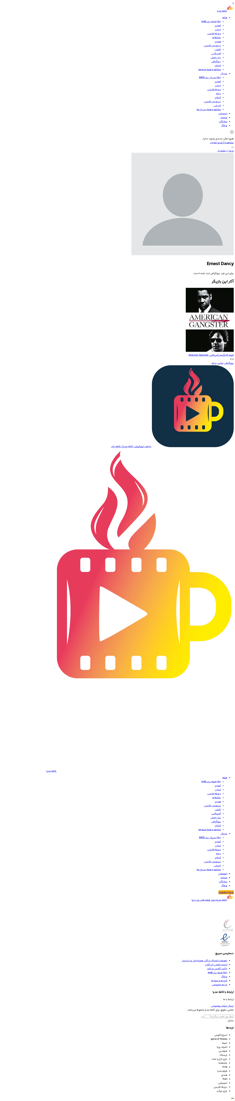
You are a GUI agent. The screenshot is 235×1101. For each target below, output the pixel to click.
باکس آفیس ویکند (217, 969)
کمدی (218, 26)
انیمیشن (222, 114)
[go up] (232, 1098)
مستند (223, 118)
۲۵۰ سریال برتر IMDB (210, 78)
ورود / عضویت (226, 151)
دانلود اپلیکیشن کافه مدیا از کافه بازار (131, 447)
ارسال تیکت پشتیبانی (222, 1006)
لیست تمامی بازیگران (216, 965)
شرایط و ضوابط (219, 981)
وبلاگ (224, 126)
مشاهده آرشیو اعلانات (222, 143)
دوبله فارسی (214, 34)
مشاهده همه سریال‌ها (209, 110)
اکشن (218, 50)
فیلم (224, 18)
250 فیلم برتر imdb (211, 22)
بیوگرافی (216, 62)
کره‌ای (218, 66)
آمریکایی (216, 54)
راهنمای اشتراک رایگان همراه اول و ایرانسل (204, 961)
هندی (218, 42)
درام (218, 94)
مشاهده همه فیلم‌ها (209, 70)
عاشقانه (216, 38)
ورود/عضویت (226, 892)
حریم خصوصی (219, 985)
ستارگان (223, 122)
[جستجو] (232, 147)
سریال (223, 74)
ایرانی (218, 30)
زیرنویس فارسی (212, 46)
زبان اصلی (216, 58)
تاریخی (217, 106)
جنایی (220, 363)
